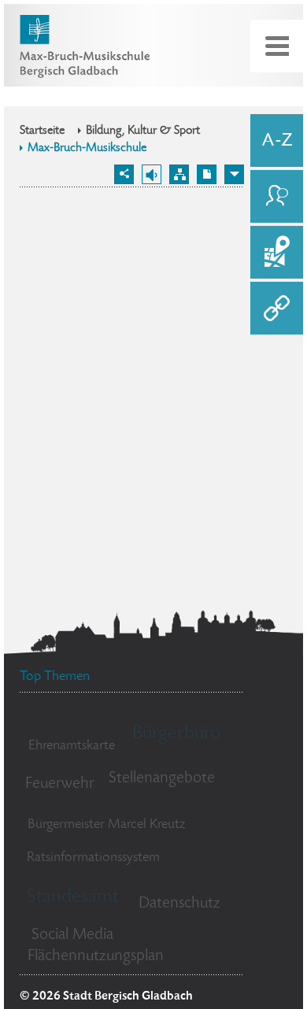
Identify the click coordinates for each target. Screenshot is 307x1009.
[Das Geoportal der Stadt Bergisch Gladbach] (276, 252)
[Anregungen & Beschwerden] (276, 196)
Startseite (42, 131)
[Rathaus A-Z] (276, 140)
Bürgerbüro (176, 734)
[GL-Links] (276, 308)
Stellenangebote (162, 779)
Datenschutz (179, 904)
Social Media (72, 935)
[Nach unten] (234, 174)
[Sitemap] (179, 174)
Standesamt (73, 897)
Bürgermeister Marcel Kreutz (106, 825)
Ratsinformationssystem (93, 858)
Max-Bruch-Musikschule (87, 148)
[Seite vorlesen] (151, 174)
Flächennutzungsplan (96, 956)
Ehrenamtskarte (71, 746)
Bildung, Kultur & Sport (143, 131)
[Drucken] (206, 174)
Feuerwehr (59, 784)
